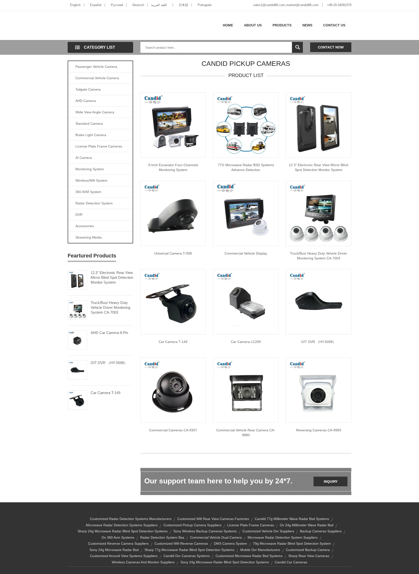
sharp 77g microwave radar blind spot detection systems (189, 550)
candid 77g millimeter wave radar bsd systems (292, 519)
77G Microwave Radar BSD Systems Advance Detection (246, 167)
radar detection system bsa (162, 537)
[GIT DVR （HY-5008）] (77, 370)
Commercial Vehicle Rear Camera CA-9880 (245, 432)
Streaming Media (88, 237)
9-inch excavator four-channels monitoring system (173, 167)
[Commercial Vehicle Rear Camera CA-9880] (245, 390)
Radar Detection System (94, 203)
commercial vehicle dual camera (216, 537)
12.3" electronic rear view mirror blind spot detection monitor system (318, 167)
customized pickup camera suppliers (192, 525)
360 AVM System (88, 192)
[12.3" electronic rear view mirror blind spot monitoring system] (318, 125)
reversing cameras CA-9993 (318, 430)
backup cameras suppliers (321, 531)
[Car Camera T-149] (77, 400)
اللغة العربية (159, 5)
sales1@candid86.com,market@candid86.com (286, 5)
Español (95, 5)
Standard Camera (89, 123)
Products (282, 25)
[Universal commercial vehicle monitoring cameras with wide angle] (173, 213)
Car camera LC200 (246, 342)
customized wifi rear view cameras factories (213, 519)
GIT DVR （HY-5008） (109, 363)
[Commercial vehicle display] (245, 213)
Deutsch (138, 5)
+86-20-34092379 (339, 5)
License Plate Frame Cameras (98, 146)
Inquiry (331, 481)
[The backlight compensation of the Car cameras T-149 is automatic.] (173, 301)
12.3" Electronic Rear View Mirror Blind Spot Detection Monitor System (112, 277)
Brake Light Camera (90, 135)
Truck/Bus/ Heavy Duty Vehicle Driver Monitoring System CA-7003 (110, 307)
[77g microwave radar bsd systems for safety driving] (245, 125)
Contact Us (334, 25)
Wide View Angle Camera (94, 112)
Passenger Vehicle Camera (96, 67)
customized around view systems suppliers (124, 556)
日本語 (183, 5)
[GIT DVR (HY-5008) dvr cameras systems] (318, 301)
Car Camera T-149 (105, 393)
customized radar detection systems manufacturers (130, 519)
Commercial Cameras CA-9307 (173, 430)
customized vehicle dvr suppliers (268, 531)
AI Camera (83, 158)
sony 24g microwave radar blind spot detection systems (224, 562)
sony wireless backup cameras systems (205, 531)
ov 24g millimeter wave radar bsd (306, 525)
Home (228, 25)
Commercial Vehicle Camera (97, 78)
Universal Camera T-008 (173, 253)
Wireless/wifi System (91, 180)
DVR (78, 215)
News (307, 25)
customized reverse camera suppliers (118, 543)
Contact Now (331, 47)
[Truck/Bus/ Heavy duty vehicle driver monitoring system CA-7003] (318, 213)
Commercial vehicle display (246, 253)
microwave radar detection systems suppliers (122, 525)
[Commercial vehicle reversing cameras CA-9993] (318, 390)
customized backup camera (308, 550)
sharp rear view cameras (308, 556)
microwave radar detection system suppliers (283, 537)
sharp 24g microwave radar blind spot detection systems (123, 531)
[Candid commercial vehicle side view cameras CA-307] (173, 390)
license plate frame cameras (250, 525)
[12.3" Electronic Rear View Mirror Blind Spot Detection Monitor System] (77, 279)
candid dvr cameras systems (186, 556)
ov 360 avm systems (118, 537)
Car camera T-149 (173, 342)
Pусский (117, 5)
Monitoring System (89, 169)
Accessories (84, 226)
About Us (253, 25)
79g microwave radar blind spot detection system (292, 543)
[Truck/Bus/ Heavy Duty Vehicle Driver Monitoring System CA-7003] (77, 309)
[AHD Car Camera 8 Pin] (77, 339)
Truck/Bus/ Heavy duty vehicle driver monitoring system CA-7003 (318, 255)
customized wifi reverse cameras (181, 543)
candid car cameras (291, 562)
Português (205, 5)
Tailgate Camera (88, 89)
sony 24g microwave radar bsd (114, 550)
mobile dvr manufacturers (260, 550)
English (75, 5)
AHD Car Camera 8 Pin (109, 333)
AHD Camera (85, 101)
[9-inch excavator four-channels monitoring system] (173, 125)
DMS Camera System (230, 543)
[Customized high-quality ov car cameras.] (245, 301)
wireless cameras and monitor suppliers (143, 562)
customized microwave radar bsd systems (249, 556)
